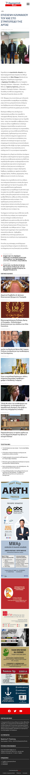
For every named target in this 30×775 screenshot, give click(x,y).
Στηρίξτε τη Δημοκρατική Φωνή (9, 761)
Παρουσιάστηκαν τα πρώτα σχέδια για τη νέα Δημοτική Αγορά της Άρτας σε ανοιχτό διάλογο (14, 434)
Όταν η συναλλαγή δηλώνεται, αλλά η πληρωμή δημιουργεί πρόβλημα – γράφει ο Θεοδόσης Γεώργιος (14, 378)
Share (3, 33)
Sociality (19, 770)
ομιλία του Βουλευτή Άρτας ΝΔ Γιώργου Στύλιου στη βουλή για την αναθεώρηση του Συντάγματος (15, 351)
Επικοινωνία (5, 764)
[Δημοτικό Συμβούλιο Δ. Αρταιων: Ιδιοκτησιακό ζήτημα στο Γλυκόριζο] (15, 285)
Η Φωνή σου (5, 763)
